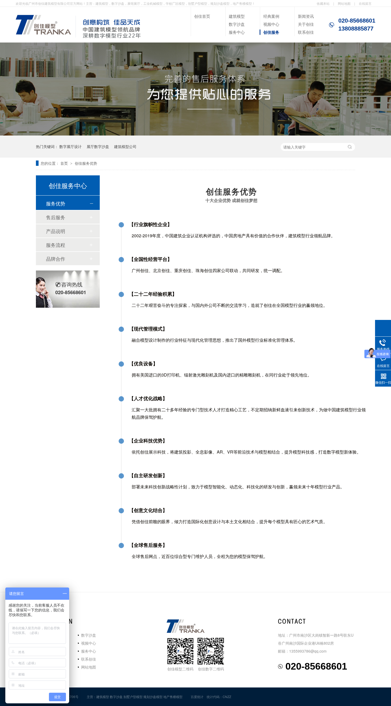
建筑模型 (237, 16)
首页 (64, 163)
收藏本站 (323, 3)
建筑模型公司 (125, 146)
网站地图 (344, 3)
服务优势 (55, 203)
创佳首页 (202, 16)
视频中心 (271, 24)
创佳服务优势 (86, 163)
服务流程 (55, 244)
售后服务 (55, 217)
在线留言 (365, 3)
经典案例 (271, 16)
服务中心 (237, 32)
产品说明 (55, 230)
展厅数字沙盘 (98, 146)
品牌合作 (55, 258)
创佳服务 (271, 32)
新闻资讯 (306, 16)
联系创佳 (306, 32)
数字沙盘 (237, 24)
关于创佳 (306, 24)
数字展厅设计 (70, 146)
